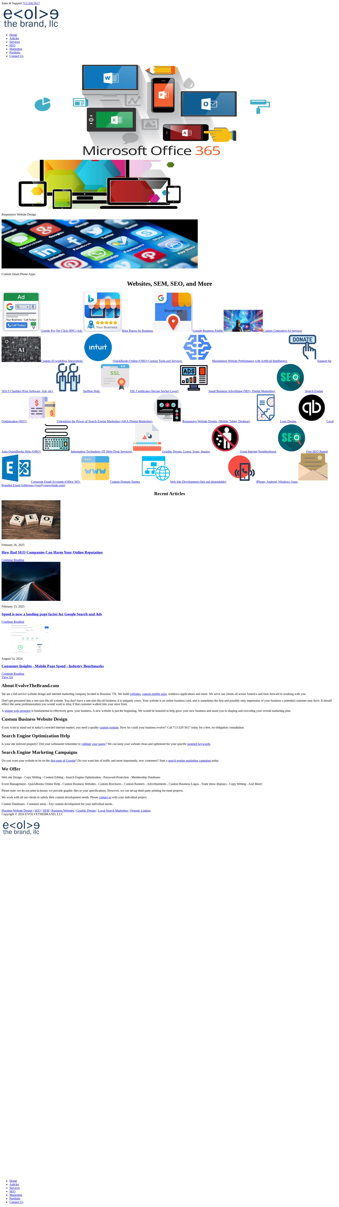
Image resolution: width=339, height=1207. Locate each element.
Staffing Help (91, 391)
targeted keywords (198, 744)
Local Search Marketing (113, 810)
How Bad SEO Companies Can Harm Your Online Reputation (52, 552)
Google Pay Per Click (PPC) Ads (62, 330)
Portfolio (14, 52)
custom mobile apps (154, 694)
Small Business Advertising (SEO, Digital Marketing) (242, 391)
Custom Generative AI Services (282, 330)
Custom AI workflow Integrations (62, 361)
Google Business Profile (208, 330)
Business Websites (62, 810)
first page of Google (63, 760)
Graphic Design (86, 810)
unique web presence (18, 710)
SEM (46, 810)
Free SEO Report (317, 451)
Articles (14, 38)
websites (135, 694)
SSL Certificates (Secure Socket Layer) (154, 391)
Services (14, 42)
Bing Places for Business (138, 330)
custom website (108, 727)
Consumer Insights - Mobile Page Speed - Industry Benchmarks (53, 666)
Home (13, 34)
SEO (12, 45)
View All (7, 677)
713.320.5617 (31, 3)
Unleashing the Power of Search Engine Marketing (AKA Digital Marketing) (105, 421)
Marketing (15, 49)
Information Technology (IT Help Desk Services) (102, 451)
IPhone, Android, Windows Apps (277, 481)
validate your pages (93, 744)
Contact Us (16, 56)
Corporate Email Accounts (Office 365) (56, 481)
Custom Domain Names (125, 481)
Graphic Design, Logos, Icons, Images (186, 451)
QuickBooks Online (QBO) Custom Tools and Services (148, 361)
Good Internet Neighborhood (258, 451)
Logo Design (288, 421)
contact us (105, 797)
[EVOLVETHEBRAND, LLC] (31, 28)
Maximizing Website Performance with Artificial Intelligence (250, 361)
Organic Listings (140, 810)
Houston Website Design (17, 810)
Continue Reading (13, 560)
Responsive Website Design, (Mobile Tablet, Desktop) (216, 421)
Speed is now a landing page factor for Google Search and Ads (52, 614)
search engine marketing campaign (190, 760)
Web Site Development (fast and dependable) (198, 481)
